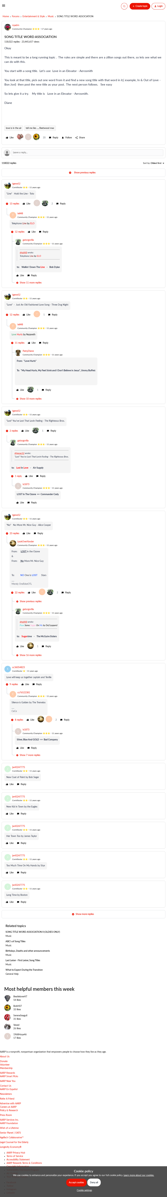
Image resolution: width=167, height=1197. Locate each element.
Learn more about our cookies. (139, 1175)
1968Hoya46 (20, 1034)
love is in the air (14, 128)
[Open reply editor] (83, 153)
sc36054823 (18, 667)
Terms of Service (15, 1156)
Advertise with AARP (10, 1103)
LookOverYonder (25, 542)
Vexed (16, 1025)
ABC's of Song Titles (15, 941)
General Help (12, 974)
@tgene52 (19, 453)
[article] (83, 195)
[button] (4, 7)
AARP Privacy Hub (16, 1153)
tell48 (20, 213)
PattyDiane (28, 351)
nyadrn (15, 25)
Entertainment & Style (34, 16)
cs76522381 (23, 692)
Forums (15, 16)
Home (6, 16)
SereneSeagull (20, 1015)
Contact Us (5, 1086)
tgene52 (16, 184)
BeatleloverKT (20, 997)
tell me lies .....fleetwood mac (40, 128)
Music (51, 16)
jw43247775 (18, 767)
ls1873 (26, 484)
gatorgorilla (28, 240)
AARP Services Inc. (9, 1120)
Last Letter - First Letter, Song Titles (23, 960)
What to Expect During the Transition (24, 970)
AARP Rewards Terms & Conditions (24, 1163)
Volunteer (5, 1065)
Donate (4, 1061)
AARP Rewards (7, 1073)
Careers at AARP (8, 1107)
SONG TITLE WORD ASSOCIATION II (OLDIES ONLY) (33, 932)
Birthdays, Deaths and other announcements (28, 951)
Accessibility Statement (18, 1160)
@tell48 (23, 253)
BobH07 (17, 1006)
